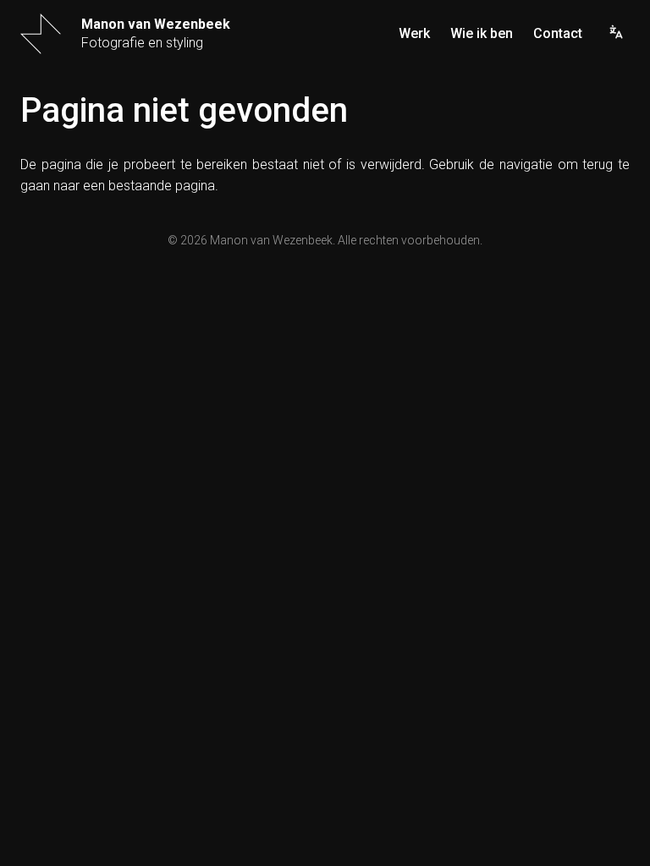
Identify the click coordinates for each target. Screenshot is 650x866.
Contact (557, 33)
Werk (414, 33)
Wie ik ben (481, 33)
